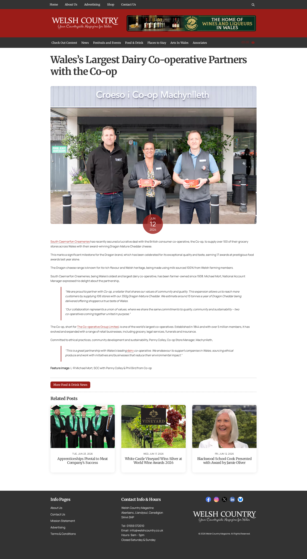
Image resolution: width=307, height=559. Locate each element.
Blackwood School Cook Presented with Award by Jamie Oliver (224, 461)
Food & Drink (134, 42)
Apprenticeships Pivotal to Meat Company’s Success (82, 461)
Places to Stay (156, 42)
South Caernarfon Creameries (70, 241)
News (85, 42)
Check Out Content (64, 42)
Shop (110, 4)
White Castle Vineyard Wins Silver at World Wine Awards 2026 (153, 461)
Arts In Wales (179, 42)
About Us (71, 4)
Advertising (92, 4)
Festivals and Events (107, 42)
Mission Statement (62, 521)
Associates (200, 42)
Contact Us (128, 4)
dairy (130, 351)
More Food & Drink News (70, 384)
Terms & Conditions (63, 534)
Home (54, 4)
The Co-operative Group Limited (98, 327)
